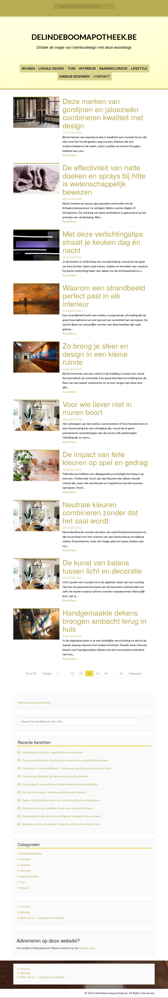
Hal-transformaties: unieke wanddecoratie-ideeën (54, 792)
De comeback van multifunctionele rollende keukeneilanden (60, 784)
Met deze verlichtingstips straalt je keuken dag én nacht (102, 241)
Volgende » (135, 673)
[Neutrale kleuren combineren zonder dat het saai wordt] (36, 515)
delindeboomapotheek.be (84, 36)
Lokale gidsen (51, 68)
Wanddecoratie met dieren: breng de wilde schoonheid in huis (61, 824)
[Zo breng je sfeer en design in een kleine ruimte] (36, 357)
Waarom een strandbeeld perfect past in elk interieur (103, 295)
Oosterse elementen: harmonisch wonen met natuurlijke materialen (65, 760)
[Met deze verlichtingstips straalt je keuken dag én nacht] (36, 245)
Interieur (87, 68)
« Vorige (47, 673)
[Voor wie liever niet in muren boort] (36, 415)
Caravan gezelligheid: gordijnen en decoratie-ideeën (55, 776)
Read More (69, 155)
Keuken (25, 865)
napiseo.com (87, 948)
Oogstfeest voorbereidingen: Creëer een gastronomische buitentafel (66, 768)
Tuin (71, 68)
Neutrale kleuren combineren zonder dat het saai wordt (100, 512)
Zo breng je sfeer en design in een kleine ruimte (95, 353)
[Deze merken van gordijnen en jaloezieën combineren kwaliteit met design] (36, 112)
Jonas (79, 131)
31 (121, 673)
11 (81, 673)
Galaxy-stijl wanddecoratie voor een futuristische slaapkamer (61, 800)
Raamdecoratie (113, 68)
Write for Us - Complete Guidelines (42, 918)
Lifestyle (139, 68)
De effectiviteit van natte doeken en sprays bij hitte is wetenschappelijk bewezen (103, 179)
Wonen (28, 68)
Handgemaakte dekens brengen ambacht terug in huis (104, 620)
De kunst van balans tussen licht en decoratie (102, 566)
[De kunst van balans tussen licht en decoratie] (36, 573)
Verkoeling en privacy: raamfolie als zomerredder (52, 752)
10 (72, 673)
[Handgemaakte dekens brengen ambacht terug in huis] (36, 624)
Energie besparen (74, 76)
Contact (101, 76)
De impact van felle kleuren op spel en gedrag (105, 458)
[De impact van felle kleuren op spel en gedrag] (36, 465)
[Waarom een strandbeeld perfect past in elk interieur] (36, 298)
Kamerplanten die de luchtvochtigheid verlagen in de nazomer (61, 816)
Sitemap (25, 912)
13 (97, 673)
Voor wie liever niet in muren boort (97, 408)
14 (106, 673)
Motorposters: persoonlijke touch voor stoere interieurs (58, 808)
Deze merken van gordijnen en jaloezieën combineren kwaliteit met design (102, 113)
